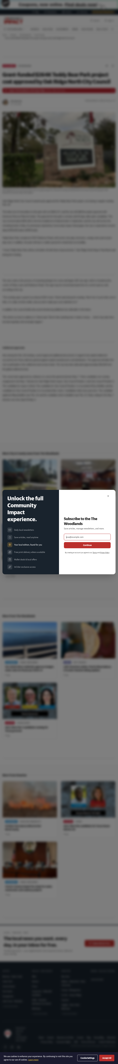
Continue (87, 545)
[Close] (108, 496)
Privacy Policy (104, 552)
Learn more (33, 1059)
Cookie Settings (87, 1058)
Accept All (106, 1058)
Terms (95, 552)
